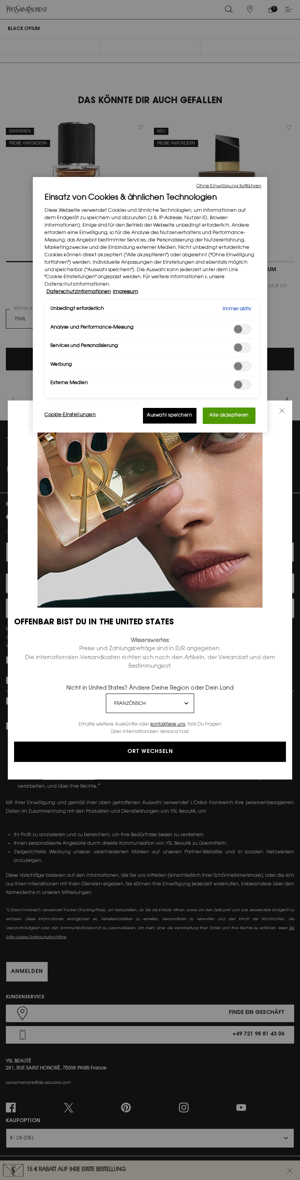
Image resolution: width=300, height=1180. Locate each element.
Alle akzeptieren (229, 415)
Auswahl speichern (170, 415)
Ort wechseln (150, 751)
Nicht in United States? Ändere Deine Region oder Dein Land (150, 688)
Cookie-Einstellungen (70, 415)
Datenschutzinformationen (78, 292)
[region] (150, 305)
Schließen (282, 411)
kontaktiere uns (167, 724)
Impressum (125, 292)
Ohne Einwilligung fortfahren (228, 186)
